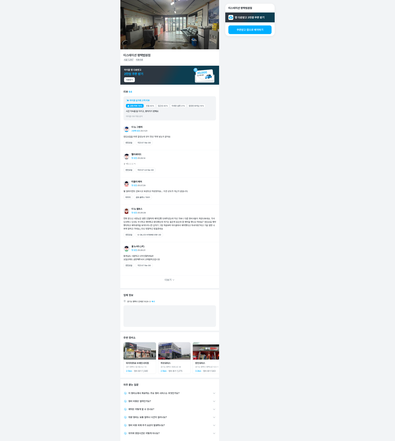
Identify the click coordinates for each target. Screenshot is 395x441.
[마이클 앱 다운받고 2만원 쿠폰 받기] (169, 75)
